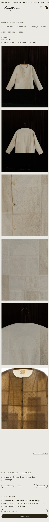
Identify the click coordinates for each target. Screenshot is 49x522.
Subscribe (42, 486)
